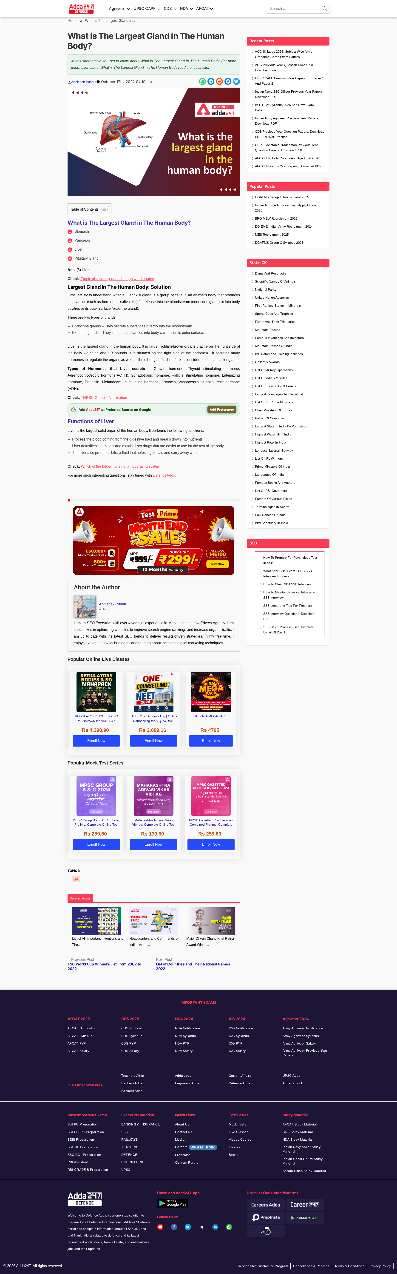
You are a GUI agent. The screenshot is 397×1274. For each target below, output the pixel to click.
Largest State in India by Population (281, 426)
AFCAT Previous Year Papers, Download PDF (288, 166)
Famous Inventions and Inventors (279, 338)
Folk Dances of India (270, 515)
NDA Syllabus (185, 1036)
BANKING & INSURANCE (140, 1124)
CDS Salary (130, 1051)
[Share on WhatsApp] (202, 81)
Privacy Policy (380, 1266)
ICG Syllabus (239, 1036)
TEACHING (130, 1147)
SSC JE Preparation (83, 1147)
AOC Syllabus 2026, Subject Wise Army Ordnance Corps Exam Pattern (283, 54)
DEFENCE (129, 1155)
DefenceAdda (164, 475)
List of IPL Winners (269, 458)
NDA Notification (187, 1028)
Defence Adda (239, 1083)
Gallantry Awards (267, 362)
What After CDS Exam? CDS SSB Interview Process (287, 573)
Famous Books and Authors (275, 482)
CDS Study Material (298, 1132)
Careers (195, 1147)
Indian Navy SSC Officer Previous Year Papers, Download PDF (289, 94)
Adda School (292, 1083)
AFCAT (202, 8)
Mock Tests (237, 1124)
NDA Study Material (298, 1139)
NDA (184, 8)
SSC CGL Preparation (84, 1155)
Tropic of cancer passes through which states (117, 279)
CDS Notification (134, 1028)
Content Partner (187, 1162)
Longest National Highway (274, 450)
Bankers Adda (132, 1083)
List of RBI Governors (271, 490)
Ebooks (234, 1147)
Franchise (182, 1155)
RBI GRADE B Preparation (88, 1169)
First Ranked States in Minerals (278, 305)
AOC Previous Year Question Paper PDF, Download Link (285, 67)
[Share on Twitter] (236, 81)
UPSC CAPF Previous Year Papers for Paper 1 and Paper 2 (289, 80)
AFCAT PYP (77, 1043)
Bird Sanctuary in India (271, 523)
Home (72, 21)
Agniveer (117, 8)
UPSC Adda (292, 1075)
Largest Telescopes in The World (279, 394)
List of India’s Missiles (271, 378)
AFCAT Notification (82, 1028)
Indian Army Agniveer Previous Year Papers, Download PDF (287, 120)
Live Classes (238, 1132)
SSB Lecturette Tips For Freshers (287, 605)
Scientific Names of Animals (275, 281)
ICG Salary (237, 1051)
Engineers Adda (187, 1083)
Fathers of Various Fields (273, 499)
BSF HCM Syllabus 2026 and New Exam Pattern (284, 107)
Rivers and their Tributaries (275, 322)
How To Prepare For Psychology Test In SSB (290, 560)
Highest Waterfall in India (273, 434)
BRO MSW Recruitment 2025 (276, 218)
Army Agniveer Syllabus (301, 1036)
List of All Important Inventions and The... (97, 941)
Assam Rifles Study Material (304, 1171)
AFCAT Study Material (300, 1124)
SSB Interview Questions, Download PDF (289, 616)
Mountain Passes (267, 330)
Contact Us (183, 1132)
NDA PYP (182, 1043)
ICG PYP (235, 1043)
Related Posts (80, 898)
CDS (168, 8)
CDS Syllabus (131, 1036)
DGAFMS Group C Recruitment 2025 (282, 197)
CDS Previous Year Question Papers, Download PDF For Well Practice (289, 134)
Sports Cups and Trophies (274, 313)
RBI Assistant (78, 1162)
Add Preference (222, 409)
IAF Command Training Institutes (279, 354)
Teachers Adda (132, 1075)
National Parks (265, 289)
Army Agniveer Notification (303, 1028)
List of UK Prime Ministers (274, 402)
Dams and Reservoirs (270, 273)
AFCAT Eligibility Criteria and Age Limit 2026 (287, 158)
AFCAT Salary (78, 1051)
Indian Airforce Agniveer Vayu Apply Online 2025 (286, 207)
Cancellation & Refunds (311, 1266)
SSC (124, 1132)
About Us (182, 1124)
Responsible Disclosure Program (263, 1266)
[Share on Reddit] (219, 81)
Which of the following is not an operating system (120, 466)
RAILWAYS (129, 1139)
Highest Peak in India (270, 442)
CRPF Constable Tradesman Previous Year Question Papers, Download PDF (286, 147)
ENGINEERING (133, 1162)
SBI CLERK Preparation (86, 1132)
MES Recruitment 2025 (272, 234)
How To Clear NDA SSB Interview (287, 584)
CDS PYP (128, 1043)
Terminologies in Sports (272, 507)
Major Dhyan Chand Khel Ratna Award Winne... (210, 941)
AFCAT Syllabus (80, 1036)
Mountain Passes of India (273, 346)
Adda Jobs (183, 1075)
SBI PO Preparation (83, 1124)
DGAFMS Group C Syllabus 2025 (279, 242)
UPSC (125, 1169)
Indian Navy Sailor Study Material (301, 1149)
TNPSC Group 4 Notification (104, 398)
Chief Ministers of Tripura (273, 410)
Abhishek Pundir (83, 82)
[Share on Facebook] (227, 81)
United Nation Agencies (272, 297)
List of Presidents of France (275, 386)
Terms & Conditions (350, 1266)
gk (76, 879)
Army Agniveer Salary (299, 1043)
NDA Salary (184, 1051)
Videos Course (240, 1139)
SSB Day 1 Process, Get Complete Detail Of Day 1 (288, 629)
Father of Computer (269, 418)
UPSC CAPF (144, 8)
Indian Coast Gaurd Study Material (303, 1161)
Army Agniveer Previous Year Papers (305, 1053)
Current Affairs (240, 1075)
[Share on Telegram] (210, 81)
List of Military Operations (274, 370)
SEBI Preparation (81, 1139)
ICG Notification (241, 1028)
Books (233, 1155)
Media (179, 1139)
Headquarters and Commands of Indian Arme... (154, 941)
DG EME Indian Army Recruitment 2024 (284, 226)
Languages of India (269, 474)
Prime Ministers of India (272, 466)
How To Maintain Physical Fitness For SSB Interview (290, 594)
